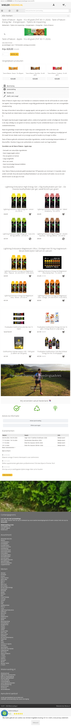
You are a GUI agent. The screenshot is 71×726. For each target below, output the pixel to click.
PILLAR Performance (7, 637)
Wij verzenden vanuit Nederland (34, 400)
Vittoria (3, 658)
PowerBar (4, 639)
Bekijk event (61, 438)
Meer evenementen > (8, 447)
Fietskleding (4, 548)
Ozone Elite (4, 631)
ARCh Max (4, 579)
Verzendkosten (5, 689)
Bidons (3, 540)
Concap (3, 599)
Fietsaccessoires (6, 547)
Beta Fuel (4, 584)
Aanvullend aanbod (9, 693)
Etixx (2, 602)
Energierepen (30, 25)
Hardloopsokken (6, 555)
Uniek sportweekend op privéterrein (12, 697)
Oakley (3, 628)
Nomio (3, 626)
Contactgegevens (8, 514)
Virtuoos (3, 660)
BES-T (2, 583)
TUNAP (3, 655)
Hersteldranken (5, 556)
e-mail (22, 176)
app (17, 176)
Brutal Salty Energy (7, 587)
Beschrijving (10, 86)
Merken (4, 569)
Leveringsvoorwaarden (8, 683)
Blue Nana (4, 586)
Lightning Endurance (7, 610)
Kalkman (3, 612)
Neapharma (4, 624)
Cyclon (3, 600)
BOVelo (3, 594)
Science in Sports (6, 644)
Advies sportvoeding (35, 420)
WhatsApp (4, 522)
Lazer (2, 608)
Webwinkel (5, 25)
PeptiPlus (4, 636)
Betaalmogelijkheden (7, 678)
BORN (3, 592)
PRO (2, 640)
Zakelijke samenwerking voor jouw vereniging (15, 699)
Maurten (3, 613)
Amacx (3, 576)
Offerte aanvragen (35, 425)
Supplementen (5, 564)
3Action (3, 573)
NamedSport (5, 623)
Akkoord (35, 723)
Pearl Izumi (4, 634)
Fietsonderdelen (6, 551)
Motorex (3, 618)
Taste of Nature (48, 25)
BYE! (2, 595)
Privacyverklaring (6, 684)
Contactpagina (5, 681)
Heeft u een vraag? (12, 96)
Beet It (3, 581)
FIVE (2, 603)
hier (6, 520)
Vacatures (4, 688)
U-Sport (3, 657)
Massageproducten (7, 559)
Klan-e (3, 607)
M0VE (2, 620)
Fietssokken (4, 553)
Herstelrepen (5, 558)
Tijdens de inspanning (17, 25)
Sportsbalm (4, 647)
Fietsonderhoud (6, 550)
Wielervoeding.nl (8, 669)
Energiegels (4, 543)
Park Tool (3, 632)
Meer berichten (7, 475)
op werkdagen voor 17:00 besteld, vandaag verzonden (19, 45)
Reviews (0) (10, 93)
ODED (2, 629)
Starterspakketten (6, 563)
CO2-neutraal (5, 680)
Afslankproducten (6, 539)
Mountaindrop (5, 621)
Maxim (3, 615)
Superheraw (4, 650)
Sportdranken (5, 561)
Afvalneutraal (5, 673)
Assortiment (6, 535)
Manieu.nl (67, 706)
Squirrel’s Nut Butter (7, 649)
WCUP (3, 661)
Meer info (35, 388)
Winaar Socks (5, 663)
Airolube (3, 574)
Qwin (2, 642)
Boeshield (4, 589)
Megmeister (4, 616)
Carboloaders (5, 542)
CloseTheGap (5, 597)
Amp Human (5, 578)
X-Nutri (3, 665)
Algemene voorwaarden (8, 675)
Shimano (3, 645)
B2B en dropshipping (7, 676)
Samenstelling (11, 89)
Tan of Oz (4, 652)
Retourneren (5, 686)
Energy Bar (39, 25)
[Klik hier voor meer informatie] (17, 408)
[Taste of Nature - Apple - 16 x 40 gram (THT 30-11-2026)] (35, 32)
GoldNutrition (5, 605)
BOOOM (3, 591)
